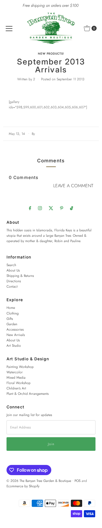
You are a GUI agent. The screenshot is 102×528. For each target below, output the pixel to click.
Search (11, 264)
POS (77, 480)
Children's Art (16, 388)
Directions (14, 281)
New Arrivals (16, 334)
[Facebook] (30, 208)
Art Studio (14, 345)
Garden (12, 324)
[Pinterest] (61, 208)
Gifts (10, 318)
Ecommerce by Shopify (23, 486)
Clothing (13, 313)
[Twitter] (51, 208)
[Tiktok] (71, 208)
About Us (13, 270)
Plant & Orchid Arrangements (28, 393)
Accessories (15, 329)
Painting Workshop (20, 366)
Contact (12, 286)
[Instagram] (40, 208)
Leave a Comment (73, 185)
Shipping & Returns (20, 275)
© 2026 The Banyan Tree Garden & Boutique (39, 480)
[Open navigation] (9, 28)
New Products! (51, 53)
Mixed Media (16, 377)
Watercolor (15, 372)
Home (11, 307)
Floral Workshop (19, 382)
